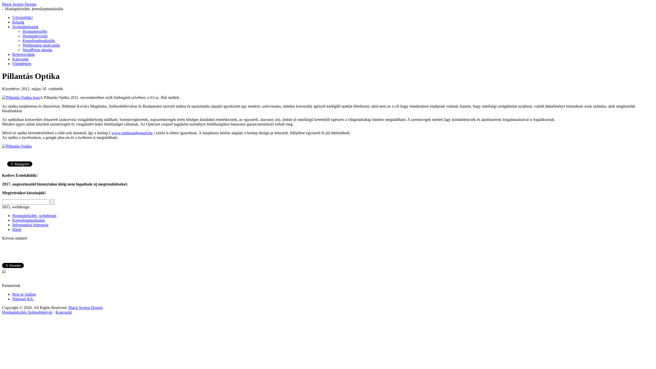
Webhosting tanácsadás (41, 45)
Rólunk (18, 22)
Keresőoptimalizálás (39, 40)
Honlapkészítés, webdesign (34, 215)
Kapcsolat (20, 59)
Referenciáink (23, 54)
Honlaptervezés (35, 36)
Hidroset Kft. (23, 299)
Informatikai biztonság (30, 225)
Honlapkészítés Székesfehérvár (27, 312)
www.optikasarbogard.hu (131, 133)
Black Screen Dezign (19, 4)
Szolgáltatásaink (25, 27)
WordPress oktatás (37, 50)
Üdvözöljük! (22, 17)
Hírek (17, 229)
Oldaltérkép (21, 63)
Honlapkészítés (35, 31)
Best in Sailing (24, 294)
